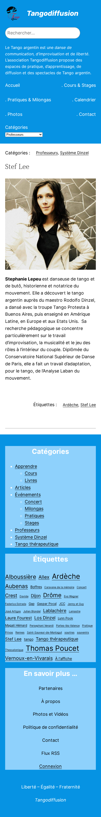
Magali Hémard (16, 625)
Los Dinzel (44, 617)
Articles (23, 487)
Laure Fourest (18, 617)
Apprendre (26, 466)
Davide (24, 596)
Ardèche (70, 404)
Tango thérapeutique (36, 544)
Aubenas (16, 586)
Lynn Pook (65, 618)
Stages (32, 522)
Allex (44, 577)
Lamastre (74, 611)
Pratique (87, 625)
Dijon (36, 595)
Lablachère (54, 610)
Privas (9, 632)
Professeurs (47, 152)
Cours (31, 473)
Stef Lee (88, 404)
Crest (11, 595)
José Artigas (13, 611)
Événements (28, 494)
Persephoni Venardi (42, 625)
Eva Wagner (71, 596)
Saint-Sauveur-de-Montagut (44, 632)
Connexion (50, 766)
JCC (62, 604)
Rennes (20, 632)
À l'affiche (63, 658)
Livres (31, 480)
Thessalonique (14, 650)
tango (28, 639)
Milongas (34, 508)
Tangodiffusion (52, 13)
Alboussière (20, 576)
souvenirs (83, 632)
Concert (33, 501)
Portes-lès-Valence (68, 625)
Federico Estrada (15, 604)
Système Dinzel (74, 152)
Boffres (36, 587)
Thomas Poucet (52, 648)
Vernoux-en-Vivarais (29, 658)
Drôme (52, 595)
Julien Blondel (32, 611)
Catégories (16, 127)
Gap (32, 604)
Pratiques (34, 515)
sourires (69, 632)
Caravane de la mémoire (59, 587)
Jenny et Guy (76, 604)
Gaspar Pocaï (47, 604)
